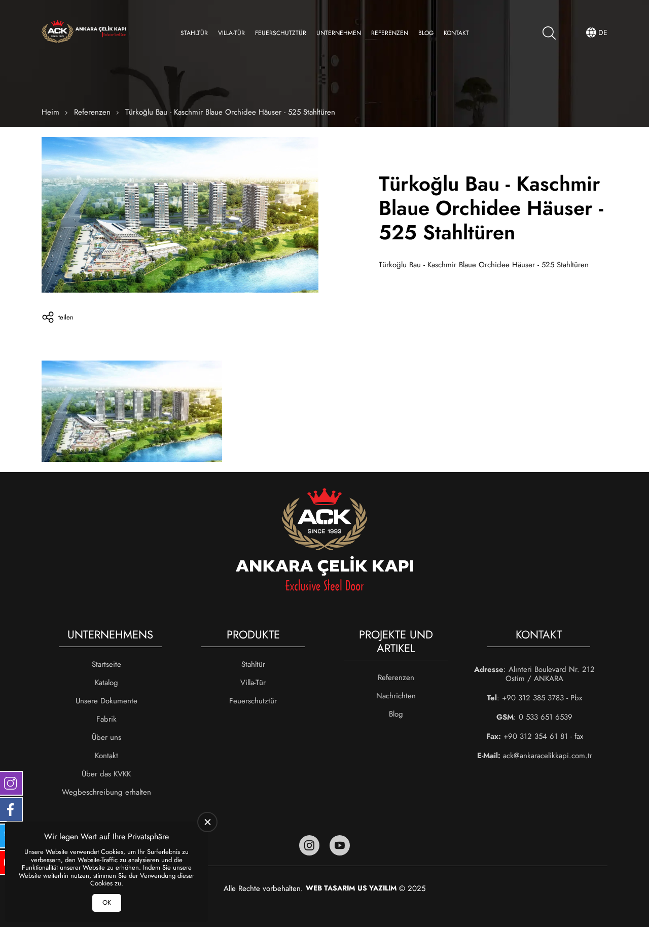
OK (106, 902)
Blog (426, 33)
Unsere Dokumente (106, 700)
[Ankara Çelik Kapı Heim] (84, 32)
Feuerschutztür (280, 33)
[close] (207, 822)
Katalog (106, 682)
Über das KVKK (106, 773)
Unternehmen (338, 33)
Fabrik (106, 719)
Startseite (106, 664)
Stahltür (194, 33)
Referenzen (389, 33)
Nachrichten (396, 695)
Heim (50, 112)
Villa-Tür (231, 33)
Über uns (106, 737)
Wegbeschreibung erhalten (106, 792)
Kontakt (456, 33)
